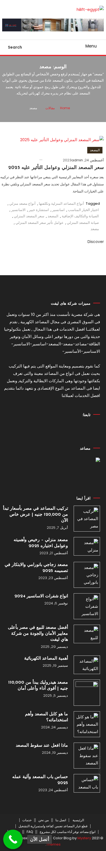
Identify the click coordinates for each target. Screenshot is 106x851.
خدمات (27, 820)
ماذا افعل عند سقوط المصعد (42, 745)
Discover (95, 241)
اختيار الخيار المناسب (83, 209)
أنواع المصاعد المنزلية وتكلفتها (61, 203)
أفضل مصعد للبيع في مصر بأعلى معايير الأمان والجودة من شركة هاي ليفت (38, 633)
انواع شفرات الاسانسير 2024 (41, 596)
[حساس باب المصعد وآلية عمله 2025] (87, 783)
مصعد (95, 229)
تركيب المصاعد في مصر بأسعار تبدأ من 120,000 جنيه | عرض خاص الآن (35, 514)
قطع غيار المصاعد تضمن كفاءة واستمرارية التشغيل (53, 826)
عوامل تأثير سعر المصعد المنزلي (39, 222)
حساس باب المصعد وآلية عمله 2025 (40, 780)
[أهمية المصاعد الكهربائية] (87, 665)
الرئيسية (78, 820)
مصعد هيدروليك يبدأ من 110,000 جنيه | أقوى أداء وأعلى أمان (38, 685)
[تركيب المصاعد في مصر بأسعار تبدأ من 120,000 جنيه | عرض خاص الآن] (87, 519)
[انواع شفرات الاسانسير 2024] (87, 606)
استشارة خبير (39, 209)
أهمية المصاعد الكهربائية (46, 658)
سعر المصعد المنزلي (29, 216)
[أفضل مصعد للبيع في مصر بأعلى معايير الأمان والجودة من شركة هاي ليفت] (87, 634)
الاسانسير (18, 209)
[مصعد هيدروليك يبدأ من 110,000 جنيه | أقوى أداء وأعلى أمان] (87, 693)
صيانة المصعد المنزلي (83, 222)
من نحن (43, 820)
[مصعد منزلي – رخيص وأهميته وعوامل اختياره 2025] (87, 546)
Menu (91, 46)
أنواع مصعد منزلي (22, 203)
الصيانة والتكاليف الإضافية (80, 216)
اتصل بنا (60, 820)
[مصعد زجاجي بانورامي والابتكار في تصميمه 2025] (87, 575)
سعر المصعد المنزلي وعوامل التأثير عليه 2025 (56, 167)
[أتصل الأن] (13, 839)
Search (15, 47)
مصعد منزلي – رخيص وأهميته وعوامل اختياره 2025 (41, 543)
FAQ (30, 832)
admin (77, 160)
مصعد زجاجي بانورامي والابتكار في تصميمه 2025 (36, 568)
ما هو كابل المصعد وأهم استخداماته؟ (46, 717)
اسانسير (58, 209)
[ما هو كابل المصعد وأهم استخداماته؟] (87, 724)
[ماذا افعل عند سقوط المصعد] (87, 756)
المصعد (95, 150)
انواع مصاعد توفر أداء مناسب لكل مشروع (67, 832)
